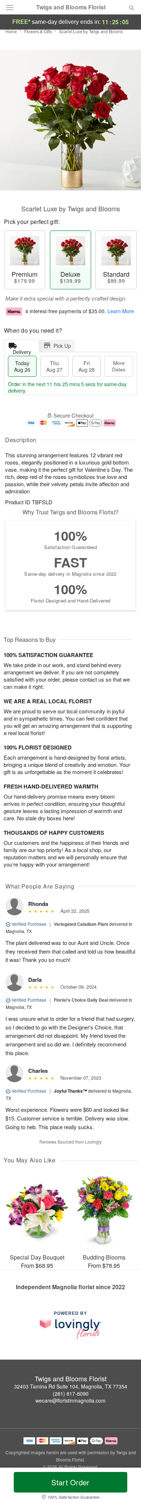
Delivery (22, 350)
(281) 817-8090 (71, 1393)
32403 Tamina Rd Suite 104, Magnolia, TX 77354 (70, 1386)
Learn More (120, 311)
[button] (126, 1487)
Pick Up (62, 345)
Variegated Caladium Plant (81, 924)
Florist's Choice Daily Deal (81, 1000)
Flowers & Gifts (38, 31)
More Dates (118, 366)
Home (11, 31)
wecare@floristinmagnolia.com (70, 1400)
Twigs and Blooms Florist (71, 7)
